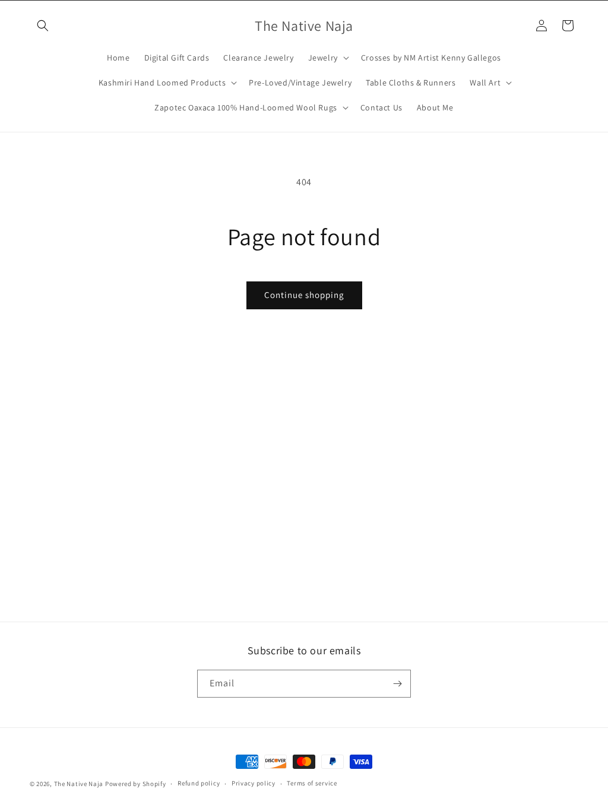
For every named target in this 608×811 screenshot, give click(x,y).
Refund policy (199, 783)
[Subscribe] (397, 684)
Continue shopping (304, 294)
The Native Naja (79, 784)
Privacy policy (254, 783)
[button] (43, 25)
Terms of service (312, 783)
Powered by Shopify (135, 784)
